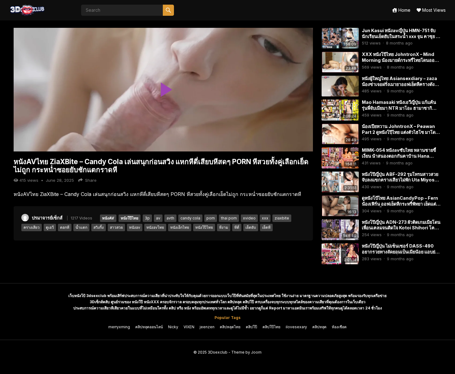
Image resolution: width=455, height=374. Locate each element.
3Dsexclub (218, 352)
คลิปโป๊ (251, 327)
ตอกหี (64, 227)
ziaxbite (282, 218)
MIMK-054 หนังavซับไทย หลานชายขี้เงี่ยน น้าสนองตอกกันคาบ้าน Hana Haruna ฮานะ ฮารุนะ (399, 155)
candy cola (190, 218)
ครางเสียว (32, 227)
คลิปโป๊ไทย (271, 327)
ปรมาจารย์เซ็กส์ (47, 217)
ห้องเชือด (339, 327)
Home (403, 10)
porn (210, 218)
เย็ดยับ (250, 227)
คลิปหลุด (319, 327)
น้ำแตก (81, 227)
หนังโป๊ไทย (129, 218)
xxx (265, 218)
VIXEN (189, 327)
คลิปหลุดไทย (230, 327)
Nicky (173, 327)
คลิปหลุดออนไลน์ (149, 327)
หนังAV (108, 218)
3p (147, 218)
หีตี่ (236, 227)
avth (170, 218)
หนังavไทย (155, 227)
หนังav (134, 227)
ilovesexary (296, 327)
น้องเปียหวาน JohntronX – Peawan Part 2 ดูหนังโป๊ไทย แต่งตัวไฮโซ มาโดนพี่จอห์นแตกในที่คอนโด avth (400, 132)
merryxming (119, 327)
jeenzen (207, 327)
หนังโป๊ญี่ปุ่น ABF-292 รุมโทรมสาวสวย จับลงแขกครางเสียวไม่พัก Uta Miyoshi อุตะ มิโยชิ (400, 180)
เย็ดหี (266, 227)
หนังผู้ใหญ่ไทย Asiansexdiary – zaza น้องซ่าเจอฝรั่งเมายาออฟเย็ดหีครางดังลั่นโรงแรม (401, 84)
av (158, 218)
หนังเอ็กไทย (179, 227)
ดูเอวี (50, 227)
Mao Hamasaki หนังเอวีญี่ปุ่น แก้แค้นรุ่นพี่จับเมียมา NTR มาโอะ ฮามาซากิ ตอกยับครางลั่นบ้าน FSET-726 (399, 108)
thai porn (229, 218)
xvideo (249, 218)
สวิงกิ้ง (98, 227)
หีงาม (223, 227)
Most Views (433, 10)
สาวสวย (116, 227)
